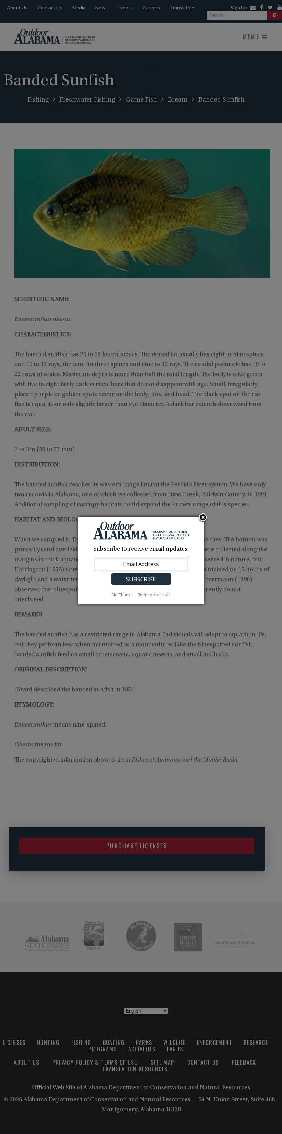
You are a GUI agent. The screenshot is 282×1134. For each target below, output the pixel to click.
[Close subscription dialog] (203, 518)
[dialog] (141, 560)
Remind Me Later (154, 595)
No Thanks (122, 595)
